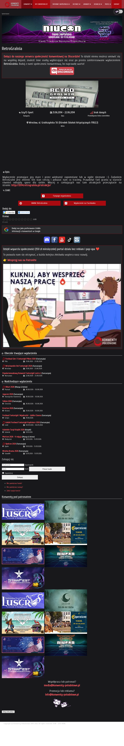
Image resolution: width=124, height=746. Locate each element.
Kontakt (116, 4)
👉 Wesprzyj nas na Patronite (19, 260)
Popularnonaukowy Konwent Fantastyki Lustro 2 (21, 373)
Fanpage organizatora (62, 196)
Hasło (27, 469)
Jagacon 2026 (7, 394)
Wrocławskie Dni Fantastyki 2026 (18, 366)
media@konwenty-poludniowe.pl (62, 685)
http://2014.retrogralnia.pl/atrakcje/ (31, 185)
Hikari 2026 (9, 387)
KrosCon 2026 (7, 408)
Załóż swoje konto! (13, 491)
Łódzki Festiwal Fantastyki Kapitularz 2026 (22, 422)
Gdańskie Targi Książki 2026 (13, 429)
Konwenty (27, 4)
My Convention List (41, 4)
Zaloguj (20, 477)
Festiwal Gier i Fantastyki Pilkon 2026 (20, 358)
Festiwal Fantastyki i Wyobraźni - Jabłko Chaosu (21, 415)
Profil (107, 4)
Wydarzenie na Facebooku (85, 203)
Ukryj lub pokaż (8, 712)
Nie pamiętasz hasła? (14, 483)
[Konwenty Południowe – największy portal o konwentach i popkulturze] (11, 4)
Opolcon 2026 (10, 443)
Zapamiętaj (9, 473)
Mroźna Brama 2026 (10, 451)
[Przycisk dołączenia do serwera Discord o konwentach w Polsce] (62, 71)
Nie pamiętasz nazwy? (15, 487)
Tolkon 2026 (7, 401)
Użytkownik (29, 465)
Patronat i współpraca (60, 4)
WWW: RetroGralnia (39, 203)
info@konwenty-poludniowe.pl (62, 694)
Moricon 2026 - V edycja (12, 436)
